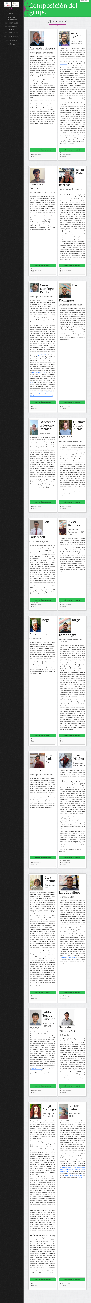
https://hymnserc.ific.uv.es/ (43, 394)
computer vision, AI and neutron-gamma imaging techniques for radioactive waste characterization (72, 1169)
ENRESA (80, 1177)
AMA (41, 392)
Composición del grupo (11, 28)
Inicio (11, 13)
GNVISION (49, 392)
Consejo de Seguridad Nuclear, (73, 1175)
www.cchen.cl (63, 64)
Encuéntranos (11, 40)
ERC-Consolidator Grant (38, 372)
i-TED (31, 382)
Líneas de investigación (11, 18)
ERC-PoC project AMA (36, 1069)
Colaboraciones (11, 33)
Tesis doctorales (11, 23)
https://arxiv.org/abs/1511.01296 (39, 355)
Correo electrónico (36, 154)
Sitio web (34, 156)
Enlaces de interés (11, 36)
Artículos (11, 44)
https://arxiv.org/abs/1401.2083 (68, 957)
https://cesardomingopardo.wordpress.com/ (41, 396)
